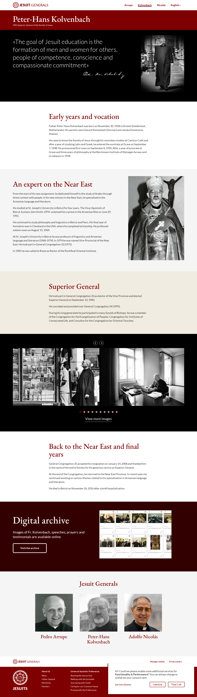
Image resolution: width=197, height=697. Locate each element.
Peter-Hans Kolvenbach (98, 639)
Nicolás (161, 5)
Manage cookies (157, 661)
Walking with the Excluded (82, 679)
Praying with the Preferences (83, 690)
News (44, 675)
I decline (157, 684)
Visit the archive (29, 548)
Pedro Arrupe (54, 636)
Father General (48, 679)
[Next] (101, 343)
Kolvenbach (145, 5)
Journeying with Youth (81, 683)
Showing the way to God (81, 675)
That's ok (176, 684)
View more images (98, 419)
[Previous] (95, 343)
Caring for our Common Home (84, 686)
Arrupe (128, 5)
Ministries (46, 683)
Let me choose (123, 684)
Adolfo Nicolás (143, 636)
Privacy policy (175, 661)
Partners (45, 686)
